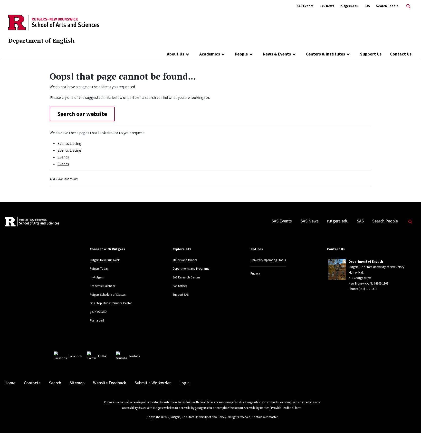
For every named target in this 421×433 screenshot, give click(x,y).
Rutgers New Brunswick (105, 260)
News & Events (277, 54)
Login (184, 383)
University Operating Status (268, 260)
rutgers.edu (349, 6)
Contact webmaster (264, 417)
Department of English (41, 40)
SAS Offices (180, 286)
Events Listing (69, 143)
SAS (367, 6)
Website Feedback (109, 383)
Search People (387, 6)
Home (9, 383)
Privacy (255, 273)
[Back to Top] (410, 421)
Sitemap (77, 383)
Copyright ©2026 (158, 417)
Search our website (82, 114)
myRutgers (97, 277)
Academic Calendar (102, 286)
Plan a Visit (97, 320)
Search (55, 383)
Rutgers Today (99, 268)
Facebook (75, 356)
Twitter (102, 356)
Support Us (371, 54)
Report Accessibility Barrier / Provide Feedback (264, 408)
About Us (175, 54)
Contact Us (400, 54)
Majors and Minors (185, 260)
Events (63, 157)
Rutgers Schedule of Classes (107, 294)
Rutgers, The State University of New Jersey (198, 417)
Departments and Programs (191, 268)
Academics (209, 54)
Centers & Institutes (325, 54)
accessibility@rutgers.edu (195, 408)
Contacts (32, 383)
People (241, 54)
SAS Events (305, 6)
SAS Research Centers (186, 277)
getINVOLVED (98, 311)
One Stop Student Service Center (111, 303)
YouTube (134, 356)
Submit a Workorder (153, 383)
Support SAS (181, 294)
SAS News (327, 6)
